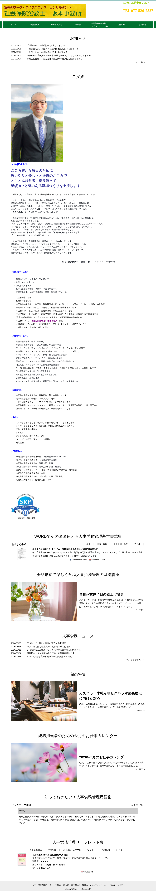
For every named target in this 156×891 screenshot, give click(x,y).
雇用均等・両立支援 (72, 850)
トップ (33, 885)
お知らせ (112, 885)
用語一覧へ (139, 805)
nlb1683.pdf (88, 872)
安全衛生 (91, 850)
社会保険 (120, 850)
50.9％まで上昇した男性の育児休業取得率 (46, 643)
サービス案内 (55, 885)
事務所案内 (43, 885)
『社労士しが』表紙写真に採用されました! (47, 52)
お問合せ (122, 885)
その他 (137, 544)
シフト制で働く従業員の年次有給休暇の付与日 (48, 646)
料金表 (66, 885)
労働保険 (106, 850)
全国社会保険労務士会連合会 (28, 457)
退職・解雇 (102, 544)
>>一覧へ (140, 62)
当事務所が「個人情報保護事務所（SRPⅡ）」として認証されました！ (60, 55)
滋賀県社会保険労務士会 (26, 460)
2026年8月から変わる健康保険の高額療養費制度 (49, 656)
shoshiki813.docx (79, 560)
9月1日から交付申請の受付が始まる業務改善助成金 (51, 653)
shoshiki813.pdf (98, 560)
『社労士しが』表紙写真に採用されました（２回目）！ (53, 49)
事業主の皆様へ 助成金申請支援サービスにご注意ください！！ (57, 59)
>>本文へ (140, 610)
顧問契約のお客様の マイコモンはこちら (88, 885)
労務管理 (52, 850)
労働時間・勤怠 (120, 544)
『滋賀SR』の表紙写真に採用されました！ (47, 45)
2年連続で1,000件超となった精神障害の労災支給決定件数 (54, 650)
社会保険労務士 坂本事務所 (78, 889)
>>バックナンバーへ (135, 660)
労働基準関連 (35, 850)
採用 (88, 544)
